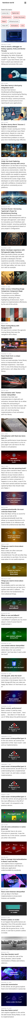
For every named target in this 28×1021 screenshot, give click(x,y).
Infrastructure (13, 21)
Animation (14, 26)
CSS (22, 26)
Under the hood (19, 17)
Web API (5, 26)
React (4, 21)
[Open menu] (25, 3)
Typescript (15, 13)
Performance (6, 17)
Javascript (5, 13)
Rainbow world (8, 3)
